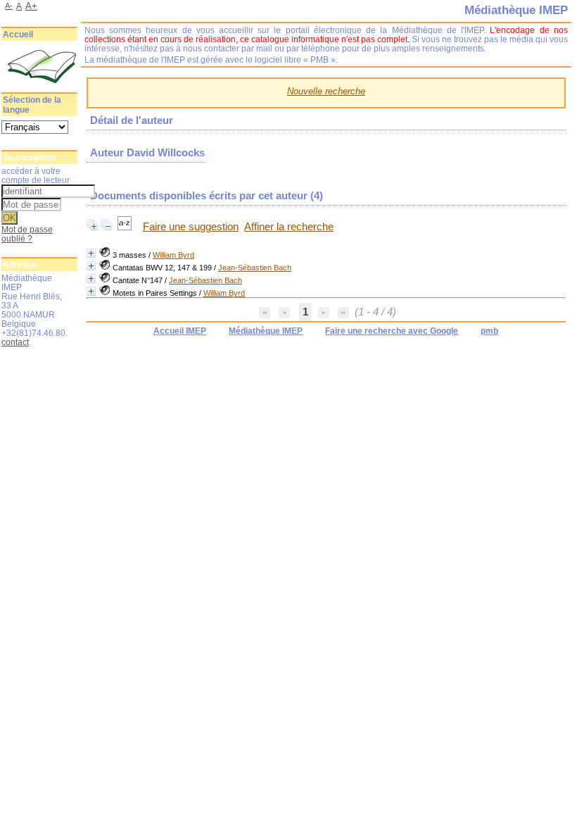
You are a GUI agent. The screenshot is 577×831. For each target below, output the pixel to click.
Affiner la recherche (289, 226)
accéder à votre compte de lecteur (35, 175)
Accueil (18, 34)
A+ (31, 6)
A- (9, 5)
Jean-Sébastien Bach (254, 267)
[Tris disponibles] (126, 226)
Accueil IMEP (179, 331)
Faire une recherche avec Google (391, 331)
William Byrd (173, 255)
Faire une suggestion (191, 226)
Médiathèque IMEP (266, 331)
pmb (489, 331)
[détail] (91, 253)
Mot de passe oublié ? (27, 234)
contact (15, 341)
